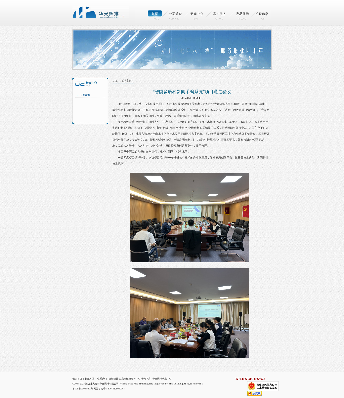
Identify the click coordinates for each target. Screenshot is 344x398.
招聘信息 (261, 14)
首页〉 (115, 80)
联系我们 (102, 378)
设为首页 (77, 378)
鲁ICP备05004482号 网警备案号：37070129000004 (98, 388)
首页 (155, 14)
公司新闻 (85, 95)
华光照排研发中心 (162, 378)
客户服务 (219, 14)
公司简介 (175, 14)
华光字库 (146, 378)
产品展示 (242, 14)
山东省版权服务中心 (130, 378)
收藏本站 (89, 378)
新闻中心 (196, 14)
